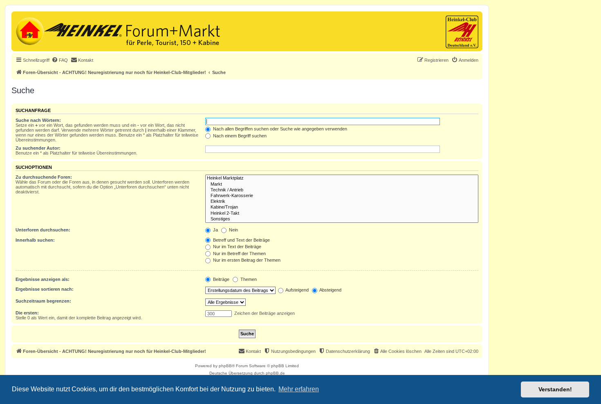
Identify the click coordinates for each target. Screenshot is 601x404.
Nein (233, 229)
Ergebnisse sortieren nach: (45, 289)
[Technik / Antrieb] (342, 190)
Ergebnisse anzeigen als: (43, 279)
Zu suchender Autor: (38, 148)
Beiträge (220, 279)
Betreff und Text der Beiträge (241, 240)
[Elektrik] (342, 201)
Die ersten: (27, 312)
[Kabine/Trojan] (342, 207)
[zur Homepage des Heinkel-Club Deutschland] (28, 30)
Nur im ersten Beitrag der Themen (246, 260)
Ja (215, 229)
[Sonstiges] (342, 219)
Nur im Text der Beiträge (236, 246)
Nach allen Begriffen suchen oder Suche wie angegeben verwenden (279, 128)
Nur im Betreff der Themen (239, 253)
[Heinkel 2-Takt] (342, 213)
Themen (248, 279)
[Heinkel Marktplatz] (342, 178)
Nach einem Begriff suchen (239, 135)
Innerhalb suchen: (35, 240)
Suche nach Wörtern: (38, 120)
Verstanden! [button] (555, 389)
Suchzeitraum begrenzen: (43, 301)
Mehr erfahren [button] (298, 389)
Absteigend (329, 289)
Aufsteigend (297, 289)
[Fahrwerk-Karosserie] (342, 196)
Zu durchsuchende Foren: (44, 177)
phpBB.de (275, 373)
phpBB (225, 366)
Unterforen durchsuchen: (43, 229)
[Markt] (342, 184)
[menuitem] (60, 60)
